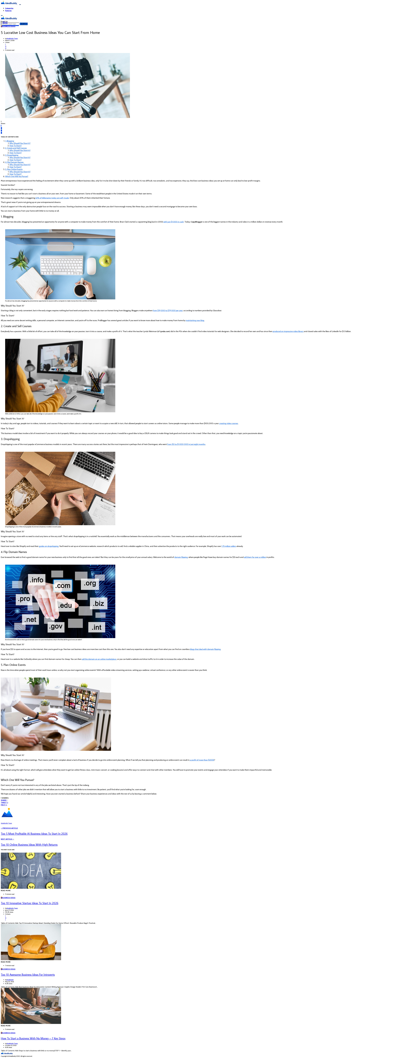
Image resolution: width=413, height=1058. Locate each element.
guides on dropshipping (49, 546)
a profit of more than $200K (202, 760)
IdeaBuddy (10, 980)
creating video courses (228, 423)
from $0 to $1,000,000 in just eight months (186, 444)
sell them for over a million (255, 557)
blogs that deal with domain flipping (205, 649)
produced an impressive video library (288, 331)
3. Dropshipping (11, 155)
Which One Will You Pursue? (16, 176)
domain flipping (181, 557)
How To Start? (15, 146)
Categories (9, 8)
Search (23, 24)
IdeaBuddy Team (12, 38)
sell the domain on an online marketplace (99, 659)
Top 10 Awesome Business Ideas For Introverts (28, 974)
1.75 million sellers (228, 546)
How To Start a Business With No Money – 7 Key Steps (33, 1038)
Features (8, 11)
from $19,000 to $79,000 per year (168, 310)
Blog (5, 22)
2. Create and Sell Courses (16, 148)
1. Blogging (9, 141)
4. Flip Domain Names (14, 162)
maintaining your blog (195, 320)
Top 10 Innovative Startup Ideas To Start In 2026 (29, 903)
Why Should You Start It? (19, 143)
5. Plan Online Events (14, 169)
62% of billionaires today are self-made (52, 198)
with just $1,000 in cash (173, 222)
